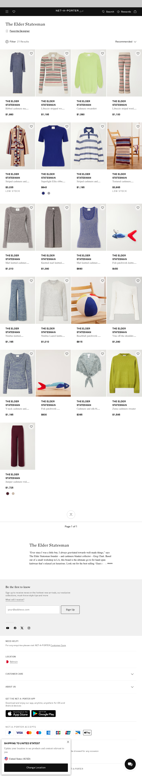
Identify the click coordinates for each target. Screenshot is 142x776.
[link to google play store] (43, 713)
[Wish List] (14, 12)
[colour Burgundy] (7, 493)
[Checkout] (133, 11)
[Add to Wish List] (31, 53)
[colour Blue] (43, 193)
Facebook (15, 628)
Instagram (29, 628)
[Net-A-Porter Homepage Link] (71, 11)
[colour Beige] (13, 493)
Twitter (22, 628)
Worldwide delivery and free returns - (71, 3)
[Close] (68, 742)
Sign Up (70, 610)
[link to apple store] (18, 713)
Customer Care (58, 646)
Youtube (8, 628)
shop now (89, 3)
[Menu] (7, 11)
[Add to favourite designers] (7, 31)
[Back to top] (71, 514)
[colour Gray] (48, 193)
